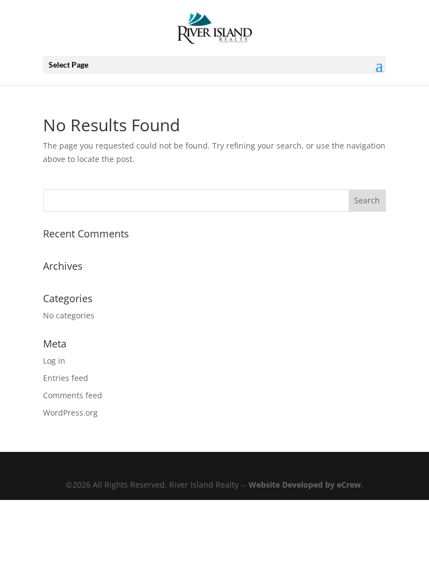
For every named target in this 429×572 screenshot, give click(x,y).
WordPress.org (70, 412)
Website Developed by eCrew (305, 484)
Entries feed (65, 378)
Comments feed (72, 395)
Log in (54, 360)
